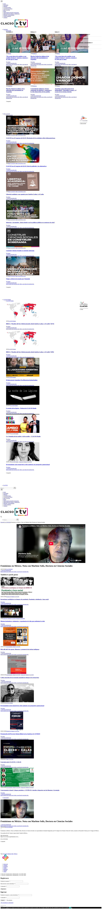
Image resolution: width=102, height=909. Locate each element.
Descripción (6, 797)
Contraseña (3, 886)
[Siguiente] (2, 906)
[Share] (2, 905)
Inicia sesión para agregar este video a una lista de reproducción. (20, 143)
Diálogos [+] (33, 32)
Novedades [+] (9, 32)
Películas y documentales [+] (85, 42)
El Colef (5, 853)
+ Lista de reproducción (11, 63)
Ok (70, 907)
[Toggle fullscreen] (3, 905)
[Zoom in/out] (5, 905)
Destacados (8, 30)
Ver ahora (8, 62)
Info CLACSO (9, 115)
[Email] (53, 112)
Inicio (2, 522)
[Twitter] (53, 105)
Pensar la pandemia (20, 618)
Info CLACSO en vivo (20, 135)
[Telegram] (53, 110)
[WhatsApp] (53, 108)
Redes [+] (57, 32)
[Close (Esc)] (1, 905)
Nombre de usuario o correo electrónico (10, 895)
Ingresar (2, 900)
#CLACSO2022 (7, 522)
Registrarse (3, 888)
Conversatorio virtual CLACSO (13, 646)
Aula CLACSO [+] (83, 38)
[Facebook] (53, 103)
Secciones (5, 29)
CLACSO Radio (10, 300)
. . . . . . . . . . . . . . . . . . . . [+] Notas (84, 309)
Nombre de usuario (5, 881)
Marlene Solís (10, 853)
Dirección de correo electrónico (8, 883)
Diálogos (10, 86)
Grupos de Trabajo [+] (84, 34)
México (15, 853)
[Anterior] (1, 906)
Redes (9, 53)
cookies (7, 907)
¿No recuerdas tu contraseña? (7, 902)
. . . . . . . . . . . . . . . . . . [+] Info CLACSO (83, 123)
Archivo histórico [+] (84, 46)
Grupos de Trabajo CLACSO (25, 461)
